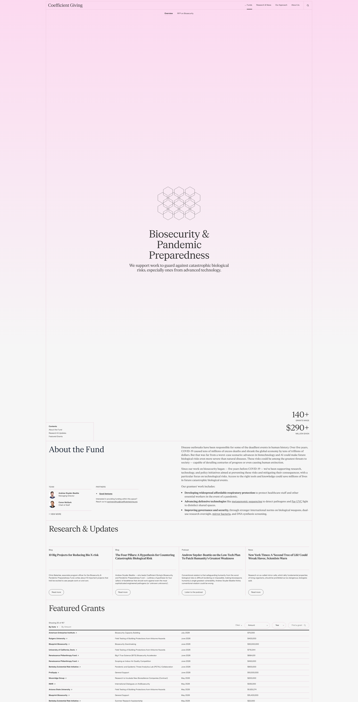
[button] (238, 625)
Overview (169, 13)
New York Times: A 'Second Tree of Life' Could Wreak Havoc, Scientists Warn (278, 556)
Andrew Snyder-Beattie (69, 493)
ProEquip (53, 673)
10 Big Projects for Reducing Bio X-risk (74, 555)
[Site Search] (308, 5)
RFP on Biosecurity (185, 13)
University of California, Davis (62, 650)
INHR (51, 684)
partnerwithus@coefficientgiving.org (122, 502)
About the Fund (55, 430)
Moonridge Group (56, 678)
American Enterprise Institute (62, 633)
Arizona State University (59, 690)
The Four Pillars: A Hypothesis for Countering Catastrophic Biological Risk (145, 556)
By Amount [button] (66, 627)
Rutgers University (57, 639)
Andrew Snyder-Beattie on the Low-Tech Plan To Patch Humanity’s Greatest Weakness (211, 556)
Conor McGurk (65, 502)
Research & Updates (57, 433)
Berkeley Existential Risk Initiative (64, 667)
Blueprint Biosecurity (58, 644)
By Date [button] (52, 627)
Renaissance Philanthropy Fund (63, 656)
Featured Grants (56, 437)
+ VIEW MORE (55, 514)
